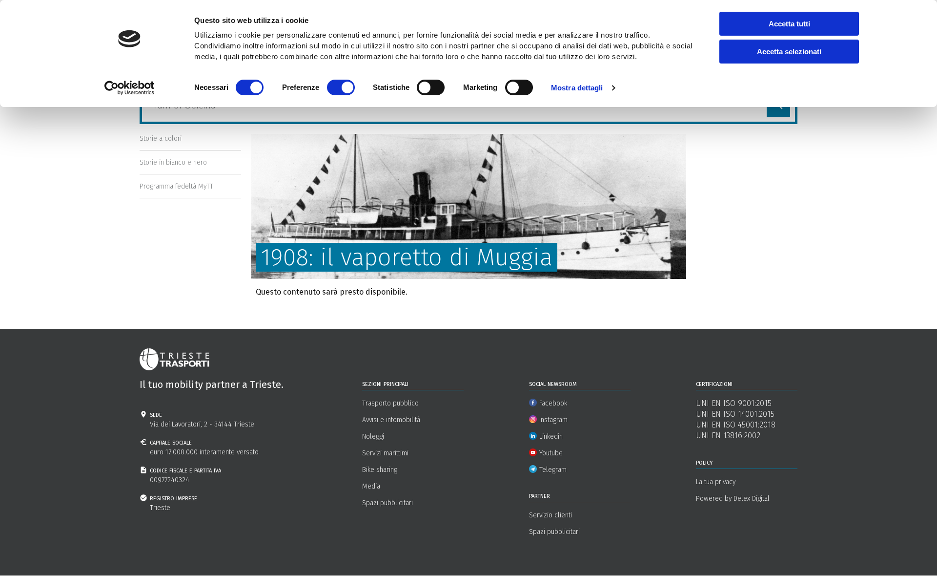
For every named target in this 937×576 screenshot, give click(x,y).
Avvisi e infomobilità (391, 420)
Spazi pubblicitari (387, 503)
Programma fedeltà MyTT (176, 186)
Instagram (553, 420)
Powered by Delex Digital (733, 498)
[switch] (341, 87)
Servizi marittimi (385, 453)
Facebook (553, 403)
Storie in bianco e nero (173, 162)
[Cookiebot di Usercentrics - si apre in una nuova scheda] (129, 88)
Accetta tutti (789, 24)
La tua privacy (715, 482)
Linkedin (551, 436)
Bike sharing (379, 470)
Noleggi (373, 436)
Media (371, 486)
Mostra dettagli (577, 88)
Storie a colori (161, 138)
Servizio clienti (550, 515)
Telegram (553, 470)
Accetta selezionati (789, 51)
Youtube (551, 453)
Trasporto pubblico (390, 403)
